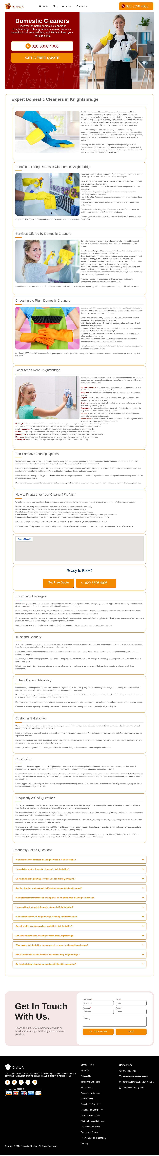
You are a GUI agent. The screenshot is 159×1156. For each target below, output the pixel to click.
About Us (66, 6)
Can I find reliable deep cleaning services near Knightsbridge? (45, 936)
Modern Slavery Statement (92, 1121)
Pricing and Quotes (89, 1132)
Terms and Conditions (90, 1082)
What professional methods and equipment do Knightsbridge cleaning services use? (56, 898)
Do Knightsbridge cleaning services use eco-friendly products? (45, 879)
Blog (55, 6)
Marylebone (20, 437)
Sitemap (84, 1143)
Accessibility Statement (91, 1093)
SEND (131, 1032)
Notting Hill (20, 424)
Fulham (84, 413)
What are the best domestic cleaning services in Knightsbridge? (46, 860)
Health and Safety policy (91, 1110)
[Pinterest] (34, 1082)
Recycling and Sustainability (93, 1138)
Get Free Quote (58, 582)
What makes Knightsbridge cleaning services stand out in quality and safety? (52, 945)
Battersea (19, 432)
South (83, 387)
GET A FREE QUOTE (42, 58)
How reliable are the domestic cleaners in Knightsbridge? (42, 869)
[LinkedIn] (27, 1082)
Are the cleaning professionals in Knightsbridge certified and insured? (49, 888)
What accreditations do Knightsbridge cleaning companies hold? (46, 917)
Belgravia (85, 392)
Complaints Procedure (91, 1104)
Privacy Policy (87, 1087)
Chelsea (84, 403)
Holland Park (20, 434)
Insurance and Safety (90, 1115)
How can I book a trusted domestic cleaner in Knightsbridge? (44, 907)
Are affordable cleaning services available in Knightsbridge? (44, 926)
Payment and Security (90, 1127)
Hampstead (26, 429)
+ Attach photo (98, 1032)
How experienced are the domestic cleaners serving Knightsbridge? (48, 955)
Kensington (91, 387)
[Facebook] (7, 1082)
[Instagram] (21, 1082)
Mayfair (84, 398)
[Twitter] (14, 1082)
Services (43, 6)
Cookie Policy (87, 1099)
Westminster (86, 419)
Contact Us (81, 6)
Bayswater (85, 408)
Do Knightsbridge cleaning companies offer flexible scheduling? (46, 964)
